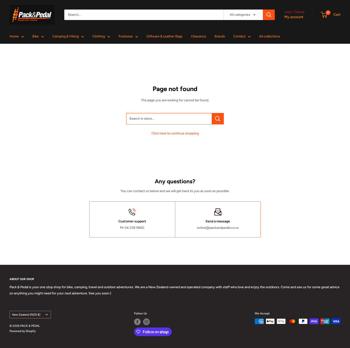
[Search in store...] (218, 118)
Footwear (126, 36)
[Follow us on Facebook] (137, 321)
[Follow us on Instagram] (146, 321)
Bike (35, 36)
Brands (220, 36)
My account (293, 17)
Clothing (98, 36)
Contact (239, 36)
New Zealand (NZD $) (26, 314)
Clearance (198, 36)
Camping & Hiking (65, 36)
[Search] (269, 15)
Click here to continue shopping (175, 133)
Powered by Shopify (23, 331)
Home (14, 36)
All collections (269, 36)
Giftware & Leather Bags (164, 36)
